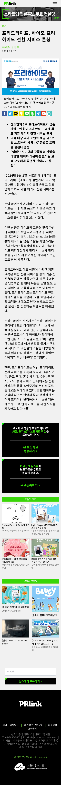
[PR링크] (10, 3)
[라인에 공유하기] (27, 113)
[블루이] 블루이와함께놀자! (44, 615)
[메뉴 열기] (55, 3)
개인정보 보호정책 (33, 725)
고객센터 (32, 728)
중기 (4, 25)
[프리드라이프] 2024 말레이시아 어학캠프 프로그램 (45, 642)
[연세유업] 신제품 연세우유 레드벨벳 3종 (14, 560)
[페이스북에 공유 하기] (5, 113)
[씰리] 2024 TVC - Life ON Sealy (14, 642)
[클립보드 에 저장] (49, 113)
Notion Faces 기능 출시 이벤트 (16, 526)
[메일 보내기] (44, 113)
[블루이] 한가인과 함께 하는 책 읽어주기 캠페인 (44, 560)
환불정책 (52, 725)
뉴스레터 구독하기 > (30, 681)
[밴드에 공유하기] (33, 113)
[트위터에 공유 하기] (10, 113)
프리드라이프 (10, 47)
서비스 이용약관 (11, 725)
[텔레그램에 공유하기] (38, 113)
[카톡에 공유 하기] (16, 113)
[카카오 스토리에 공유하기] (21, 113)
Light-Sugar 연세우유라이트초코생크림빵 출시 (44, 526)
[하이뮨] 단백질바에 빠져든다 (15, 607)
